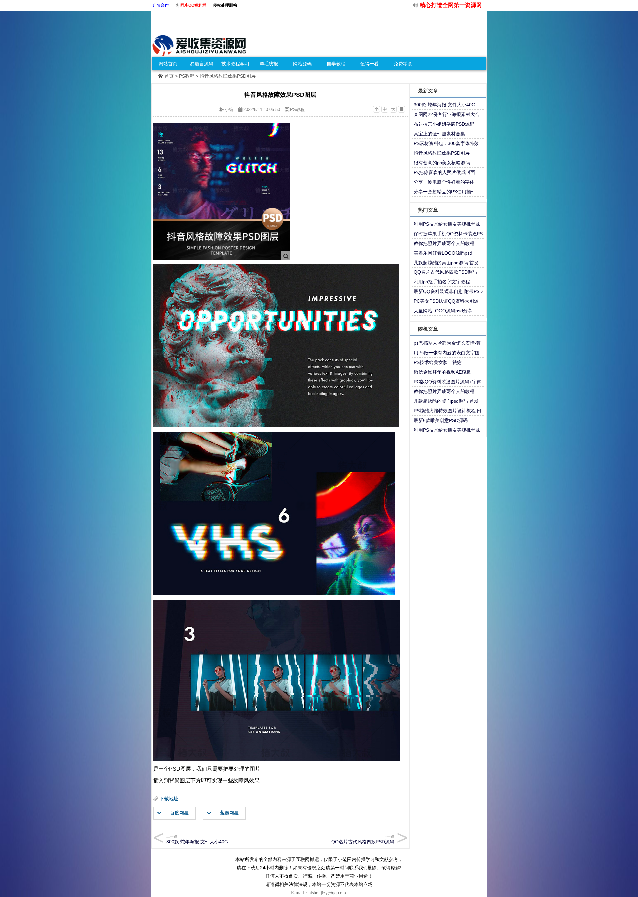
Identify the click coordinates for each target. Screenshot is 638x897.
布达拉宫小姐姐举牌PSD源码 (444, 124)
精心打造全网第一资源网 (451, 5)
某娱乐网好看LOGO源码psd (443, 253)
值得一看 (369, 63)
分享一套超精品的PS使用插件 (445, 191)
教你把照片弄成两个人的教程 (444, 243)
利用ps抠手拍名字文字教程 (442, 281)
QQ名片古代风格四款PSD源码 (362, 839)
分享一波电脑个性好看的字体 (444, 182)
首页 (169, 76)
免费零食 (403, 63)
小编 (229, 109)
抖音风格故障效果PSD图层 (442, 153)
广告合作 (161, 5)
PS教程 (186, 76)
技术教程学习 (235, 63)
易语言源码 (201, 63)
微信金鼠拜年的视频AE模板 (442, 372)
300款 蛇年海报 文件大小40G (197, 839)
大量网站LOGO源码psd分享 (443, 310)
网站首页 (168, 63)
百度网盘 (179, 812)
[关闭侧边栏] (401, 109)
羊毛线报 (269, 63)
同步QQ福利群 (193, 5)
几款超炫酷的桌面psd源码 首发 (446, 262)
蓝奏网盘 (229, 812)
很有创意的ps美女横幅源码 (442, 162)
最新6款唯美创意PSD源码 (441, 420)
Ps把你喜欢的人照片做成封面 (444, 172)
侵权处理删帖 (225, 5)
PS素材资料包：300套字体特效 (446, 143)
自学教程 (336, 63)
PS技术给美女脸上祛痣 (438, 362)
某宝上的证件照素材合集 (439, 133)
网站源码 (302, 63)
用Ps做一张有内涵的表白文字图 (446, 352)
